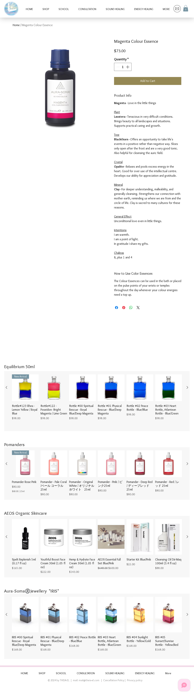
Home (16, 25)
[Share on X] (138, 307)
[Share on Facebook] (116, 307)
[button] (185, 8)
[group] (97, 401)
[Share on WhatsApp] (131, 307)
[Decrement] (117, 67)
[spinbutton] (122, 67)
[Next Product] (187, 387)
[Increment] (128, 67)
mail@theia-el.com (89, 680)
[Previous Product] (6, 387)
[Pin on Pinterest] (123, 307)
